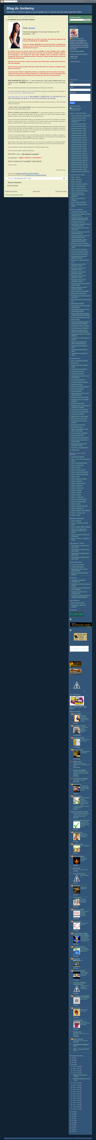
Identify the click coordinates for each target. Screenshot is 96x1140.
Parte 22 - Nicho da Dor (77, 508)
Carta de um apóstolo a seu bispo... (80, 243)
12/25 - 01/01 (76, 1109)
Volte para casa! (75, 450)
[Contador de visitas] (75, 108)
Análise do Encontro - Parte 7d (79, 144)
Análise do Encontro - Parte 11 (79, 162)
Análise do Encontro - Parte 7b (79, 139)
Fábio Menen (76, 885)
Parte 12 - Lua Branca (76, 485)
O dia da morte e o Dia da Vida (79, 418)
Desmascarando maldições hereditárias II (85, 987)
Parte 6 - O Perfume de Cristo (78, 188)
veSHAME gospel (78, 1020)
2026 (73, 1131)
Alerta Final (76, 959)
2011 (73, 1064)
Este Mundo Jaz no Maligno (80, 778)
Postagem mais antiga (61, 191)
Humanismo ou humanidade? (79, 293)
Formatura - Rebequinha (77, 388)
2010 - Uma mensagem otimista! (79, 360)
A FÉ (82, 960)
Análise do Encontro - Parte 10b (79, 158)
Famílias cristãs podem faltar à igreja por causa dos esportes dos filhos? (81, 773)
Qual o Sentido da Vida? (77, 435)
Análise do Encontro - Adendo (79, 117)
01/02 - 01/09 (76, 1066)
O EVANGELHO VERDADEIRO (81, 996)
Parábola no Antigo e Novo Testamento (84, 835)
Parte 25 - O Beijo (75, 515)
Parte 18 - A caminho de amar (78, 499)
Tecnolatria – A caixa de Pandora (79, 447)
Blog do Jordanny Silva (78, 38)
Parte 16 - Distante (76, 494)
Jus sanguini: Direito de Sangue (79, 409)
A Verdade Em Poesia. (79, 873)
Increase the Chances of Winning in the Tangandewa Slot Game (81, 765)
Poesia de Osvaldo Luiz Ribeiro (84, 859)
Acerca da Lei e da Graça (77, 564)
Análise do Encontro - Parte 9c (79, 153)
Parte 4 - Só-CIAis (75, 467)
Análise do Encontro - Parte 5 (78, 133)
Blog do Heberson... (78, 1039)
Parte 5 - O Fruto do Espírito (78, 186)
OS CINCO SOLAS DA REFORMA (83, 901)
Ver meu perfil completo (77, 51)
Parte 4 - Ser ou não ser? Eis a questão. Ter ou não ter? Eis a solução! (79, 530)
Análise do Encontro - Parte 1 (78, 124)
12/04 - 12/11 (76, 1102)
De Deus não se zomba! (77, 373)
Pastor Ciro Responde (79, 971)
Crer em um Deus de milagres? (79, 249)
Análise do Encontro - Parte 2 (78, 126)
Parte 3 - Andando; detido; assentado (80, 526)
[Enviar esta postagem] (63, 178)
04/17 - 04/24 (76, 1085)
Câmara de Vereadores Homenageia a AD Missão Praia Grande (85, 718)
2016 (73, 1118)
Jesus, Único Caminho (79, 780)
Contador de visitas (75, 110)
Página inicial (36, 191)
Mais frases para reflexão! (77, 414)
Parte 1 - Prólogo (75, 177)
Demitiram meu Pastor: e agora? (79, 251)
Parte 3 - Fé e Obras (76, 181)
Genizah (31, 28)
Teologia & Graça (77, 832)
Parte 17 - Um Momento (77, 497)
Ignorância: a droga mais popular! (79, 397)
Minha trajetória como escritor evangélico (84, 974)
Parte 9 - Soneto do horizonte (78, 478)
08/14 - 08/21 (76, 1096)
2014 (73, 1116)
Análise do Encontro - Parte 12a (79, 164)
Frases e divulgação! (76, 391)
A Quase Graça (75, 363)
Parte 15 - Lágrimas (76, 492)
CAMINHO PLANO (78, 844)
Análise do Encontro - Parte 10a (79, 155)
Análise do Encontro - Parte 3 (78, 128)
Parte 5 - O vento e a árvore (78, 469)
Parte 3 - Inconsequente (77, 465)
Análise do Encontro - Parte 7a (79, 137)
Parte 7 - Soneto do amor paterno (79, 474)
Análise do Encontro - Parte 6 (78, 135)
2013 (73, 1114)
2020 (73, 1125)
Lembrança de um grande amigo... (80, 411)
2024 (73, 1129)
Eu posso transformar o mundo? (79, 382)
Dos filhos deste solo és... (77, 566)
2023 (73, 1127)
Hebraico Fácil (77, 921)
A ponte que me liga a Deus (80, 869)
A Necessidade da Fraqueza (80, 1040)
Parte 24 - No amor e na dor (78, 512)
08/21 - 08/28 (76, 1098)
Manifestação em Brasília (77, 303)
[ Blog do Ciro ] (77, 784)
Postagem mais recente (11, 191)
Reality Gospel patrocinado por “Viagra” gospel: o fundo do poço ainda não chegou (81, 815)
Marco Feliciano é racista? (78, 602)
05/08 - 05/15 (76, 1089)
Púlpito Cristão (77, 761)
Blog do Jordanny (20, 8)
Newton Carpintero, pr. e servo (81, 820)
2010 (73, 1062)
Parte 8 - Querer (75, 476)
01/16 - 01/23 (76, 1070)
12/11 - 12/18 (76, 1104)
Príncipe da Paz (77, 1032)
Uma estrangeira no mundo (80, 812)
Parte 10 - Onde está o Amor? (78, 202)
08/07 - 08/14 (76, 1093)
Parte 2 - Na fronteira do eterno (79, 463)
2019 (73, 1122)
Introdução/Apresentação (77, 456)
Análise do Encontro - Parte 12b (79, 167)
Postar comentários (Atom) (16, 194)
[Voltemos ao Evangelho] (75, 666)
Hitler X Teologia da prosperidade (79, 291)
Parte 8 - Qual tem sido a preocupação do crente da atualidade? (78, 194)
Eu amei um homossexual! (78, 379)
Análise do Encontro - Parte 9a (79, 148)
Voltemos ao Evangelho (79, 770)
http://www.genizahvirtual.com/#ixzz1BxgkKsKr (27, 173)
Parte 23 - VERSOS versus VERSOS (80, 510)
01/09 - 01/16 (76, 1068)
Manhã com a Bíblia (78, 909)
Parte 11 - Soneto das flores (78, 483)
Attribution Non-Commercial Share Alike (36, 175)
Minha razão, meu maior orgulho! (79, 416)
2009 (73, 1060)
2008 (73, 1058)
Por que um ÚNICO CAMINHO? (79, 433)
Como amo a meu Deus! (77, 371)
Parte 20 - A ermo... (76, 503)
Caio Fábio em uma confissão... (79, 369)
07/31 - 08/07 (76, 1091)
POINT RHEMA (77, 714)
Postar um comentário (12, 185)
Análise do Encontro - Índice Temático (81, 115)
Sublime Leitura (77, 796)
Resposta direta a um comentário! (79, 328)
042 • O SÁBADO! (85, 845)
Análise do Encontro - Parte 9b (79, 151)
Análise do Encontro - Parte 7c (79, 142)
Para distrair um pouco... (77, 427)
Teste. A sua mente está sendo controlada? (85, 1023)
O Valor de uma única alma (78, 424)
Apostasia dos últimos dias (78, 221)
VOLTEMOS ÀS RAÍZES (79, 726)
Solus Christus (77, 897)
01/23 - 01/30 (76, 1073)
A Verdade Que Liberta (79, 947)
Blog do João (76, 868)
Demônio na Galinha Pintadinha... (80, 254)
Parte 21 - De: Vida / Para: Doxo (79, 506)
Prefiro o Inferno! (75, 319)
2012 (73, 1112)
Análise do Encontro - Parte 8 (78, 146)
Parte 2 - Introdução (76, 179)
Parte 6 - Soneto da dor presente (79, 472)
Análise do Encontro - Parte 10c (79, 160)
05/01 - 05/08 (76, 1087)
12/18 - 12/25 (76, 1107)
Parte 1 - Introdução (76, 520)
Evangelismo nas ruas (77, 384)
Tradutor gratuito (73, 58)
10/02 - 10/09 (76, 1100)
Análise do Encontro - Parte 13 (79, 169)
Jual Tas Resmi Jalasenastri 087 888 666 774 (85, 950)
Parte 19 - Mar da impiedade (78, 501)
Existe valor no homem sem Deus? (80, 386)
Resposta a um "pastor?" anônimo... (80, 325)
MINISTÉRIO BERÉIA (78, 738)
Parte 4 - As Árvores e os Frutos (79, 184)
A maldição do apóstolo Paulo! (79, 211)
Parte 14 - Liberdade (76, 490)
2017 (73, 1120)
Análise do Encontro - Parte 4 (78, 130)
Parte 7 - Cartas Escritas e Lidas (79, 190)
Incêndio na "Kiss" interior (77, 403)
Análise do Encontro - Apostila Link (80, 171)
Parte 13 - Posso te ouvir (77, 487)
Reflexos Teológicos (78, 856)
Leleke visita (76, 1008)
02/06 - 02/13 (76, 1083)
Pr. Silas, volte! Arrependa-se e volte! (80, 317)
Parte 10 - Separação (76, 481)
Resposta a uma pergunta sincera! (80, 437)
